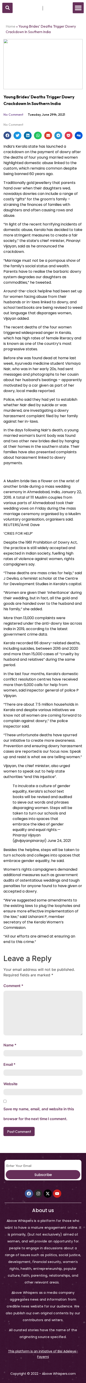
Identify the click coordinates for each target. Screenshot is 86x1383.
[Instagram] (38, 1193)
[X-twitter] (48, 1193)
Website (10, 1084)
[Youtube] (57, 1193)
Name (9, 1045)
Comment (13, 985)
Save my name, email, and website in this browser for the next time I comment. (38, 1114)
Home (10, 26)
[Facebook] (29, 1193)
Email (9, 1064)
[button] (7, 8)
